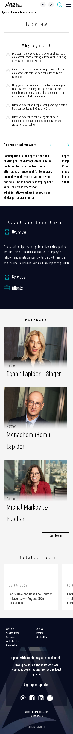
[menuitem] (43, 4)
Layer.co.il (41, 727)
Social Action (12, 645)
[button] (65, 145)
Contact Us (41, 637)
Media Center (12, 641)
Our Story (10, 629)
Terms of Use (36, 716)
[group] (31, 587)
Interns (39, 633)
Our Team (10, 637)
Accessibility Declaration (36, 712)
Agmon (5, 12)
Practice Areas (18, 12)
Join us (39, 629)
